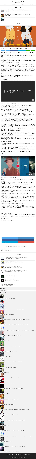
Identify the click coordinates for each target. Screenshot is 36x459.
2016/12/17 (8, 271)
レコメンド (13, 258)
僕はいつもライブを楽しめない (8, 285)
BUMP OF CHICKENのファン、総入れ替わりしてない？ (13, 266)
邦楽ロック (21, 267)
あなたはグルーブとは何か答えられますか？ (11, 279)
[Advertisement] (8, 230)
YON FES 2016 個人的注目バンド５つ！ (10, 284)
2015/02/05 (8, 280)
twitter (26, 246)
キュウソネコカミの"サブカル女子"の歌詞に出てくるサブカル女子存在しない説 (16, 270)
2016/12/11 (8, 262)
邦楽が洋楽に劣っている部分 (9, 18)
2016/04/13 (8, 258)
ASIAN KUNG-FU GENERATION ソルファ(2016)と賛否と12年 (13, 261)
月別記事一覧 (17, 454)
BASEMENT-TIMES (18, 1)
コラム (12, 271)
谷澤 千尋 (4, 45)
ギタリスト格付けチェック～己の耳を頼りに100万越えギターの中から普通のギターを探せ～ (18, 14)
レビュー (16, 262)
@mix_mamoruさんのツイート (6, 250)
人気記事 (16, 258)
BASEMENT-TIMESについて (26, 454)
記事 (18, 258)
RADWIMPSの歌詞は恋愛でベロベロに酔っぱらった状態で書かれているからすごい (16, 257)
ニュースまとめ (13, 454)
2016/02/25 (8, 267)
